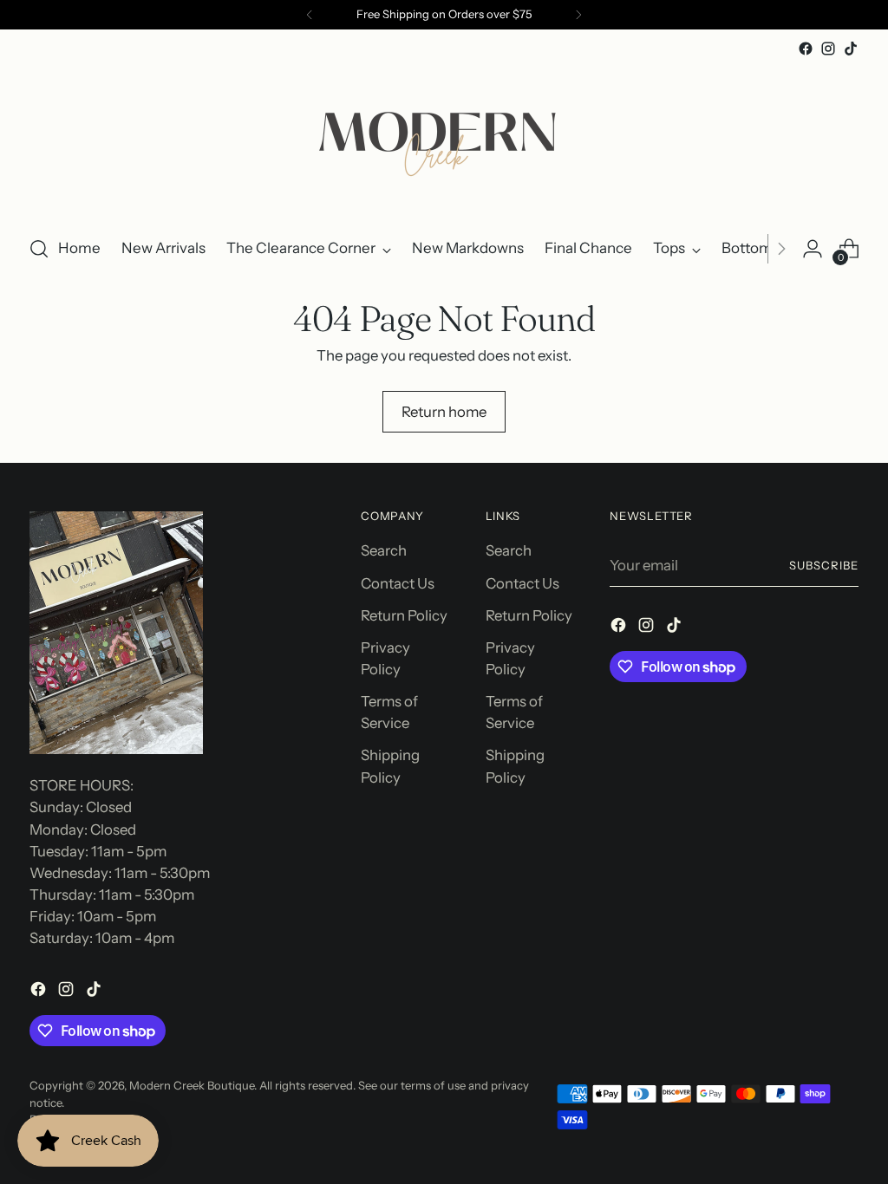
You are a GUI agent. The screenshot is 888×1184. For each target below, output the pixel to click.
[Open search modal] (39, 248)
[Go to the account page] (812, 248)
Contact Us (397, 583)
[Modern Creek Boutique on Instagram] (828, 48)
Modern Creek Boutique (191, 1085)
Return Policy (404, 615)
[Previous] (310, 14)
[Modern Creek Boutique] (444, 140)
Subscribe (824, 565)
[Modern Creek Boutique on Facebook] (805, 48)
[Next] (578, 14)
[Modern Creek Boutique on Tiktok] (851, 48)
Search (384, 550)
